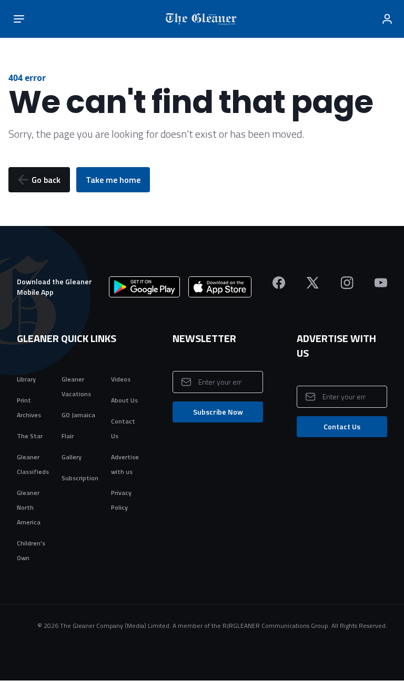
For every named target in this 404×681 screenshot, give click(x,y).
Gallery (72, 457)
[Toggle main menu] (18, 18)
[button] (39, 179)
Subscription (80, 478)
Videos (120, 379)
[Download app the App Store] (219, 286)
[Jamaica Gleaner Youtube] (381, 282)
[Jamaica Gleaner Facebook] (278, 282)
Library (26, 379)
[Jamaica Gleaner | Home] (203, 19)
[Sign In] (387, 18)
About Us (124, 400)
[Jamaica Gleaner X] (312, 282)
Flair (68, 436)
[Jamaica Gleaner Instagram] (347, 282)
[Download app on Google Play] (144, 286)
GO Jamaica (78, 415)
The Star (30, 436)
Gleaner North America (29, 507)
